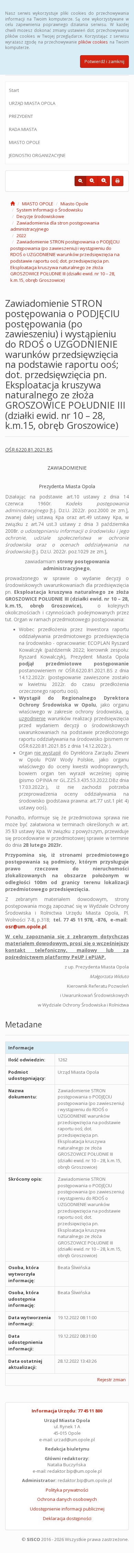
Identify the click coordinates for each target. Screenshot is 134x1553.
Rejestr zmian (111, 1379)
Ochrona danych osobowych (67, 1499)
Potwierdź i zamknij (104, 61)
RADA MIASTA (23, 129)
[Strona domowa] (12, 204)
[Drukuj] (117, 181)
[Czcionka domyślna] (80, 181)
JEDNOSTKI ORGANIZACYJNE (37, 155)
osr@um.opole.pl (25, 926)
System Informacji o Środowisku (49, 210)
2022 (21, 235)
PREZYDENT (21, 116)
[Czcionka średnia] (92, 181)
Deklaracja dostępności (67, 1518)
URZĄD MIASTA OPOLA (32, 103)
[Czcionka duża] (104, 181)
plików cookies (93, 42)
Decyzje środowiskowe (40, 216)
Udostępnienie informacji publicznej (67, 1509)
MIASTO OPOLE (24, 142)
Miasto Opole (74, 204)
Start (14, 90)
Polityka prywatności (67, 1490)
